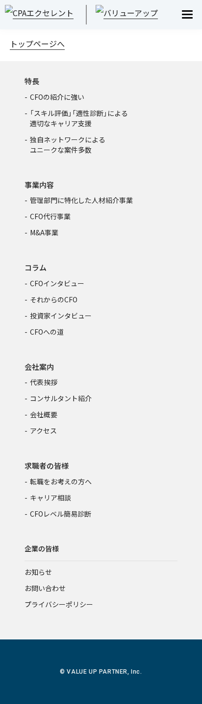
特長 (32, 81)
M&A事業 (44, 232)
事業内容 (39, 185)
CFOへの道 (47, 332)
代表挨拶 (43, 382)
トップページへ (37, 43)
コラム (36, 267)
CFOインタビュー (57, 283)
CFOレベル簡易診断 (60, 514)
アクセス (43, 430)
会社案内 (39, 367)
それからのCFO (53, 299)
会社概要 (43, 414)
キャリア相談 (50, 497)
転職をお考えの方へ (61, 481)
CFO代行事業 (50, 216)
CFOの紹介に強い (57, 97)
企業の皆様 (42, 548)
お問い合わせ (45, 588)
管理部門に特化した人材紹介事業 (81, 200)
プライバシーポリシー (59, 604)
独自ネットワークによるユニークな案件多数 (67, 145)
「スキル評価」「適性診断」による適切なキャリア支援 (79, 118)
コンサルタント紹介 (61, 398)
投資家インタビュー (61, 315)
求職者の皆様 (47, 465)
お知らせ (38, 572)
